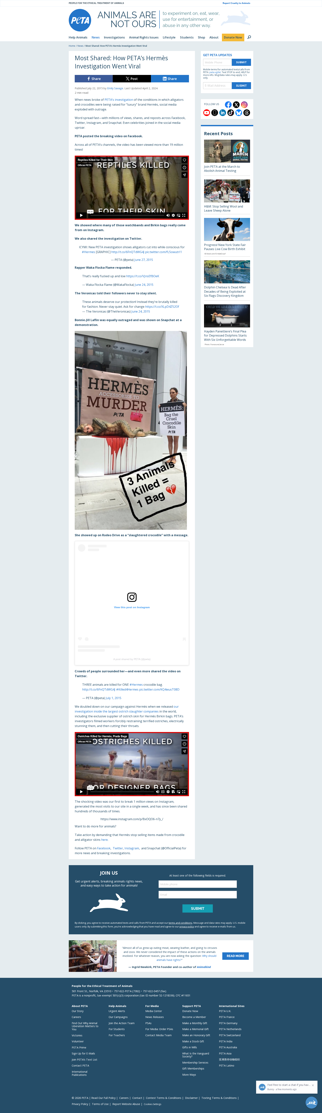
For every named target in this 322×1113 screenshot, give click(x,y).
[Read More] (161, 956)
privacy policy (186, 926)
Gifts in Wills (189, 1047)
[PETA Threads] (246, 112)
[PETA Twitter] (236, 104)
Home (72, 45)
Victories (77, 1035)
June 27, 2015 (143, 260)
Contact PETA (80, 1065)
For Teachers (117, 1035)
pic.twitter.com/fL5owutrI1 (163, 252)
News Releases (154, 1017)
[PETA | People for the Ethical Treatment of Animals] (80, 20)
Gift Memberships (193, 1068)
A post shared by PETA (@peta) (132, 659)
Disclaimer (191, 1098)
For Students (117, 1029)
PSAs (148, 1023)
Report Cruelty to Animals (236, 3)
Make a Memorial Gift (195, 1029)
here (104, 840)
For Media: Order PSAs (159, 1029)
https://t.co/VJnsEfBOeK (142, 276)
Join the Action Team (122, 1023)
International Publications (79, 1073)
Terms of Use (100, 1104)
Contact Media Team (158, 1035)
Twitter (118, 848)
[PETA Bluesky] (238, 112)
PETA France (227, 1017)
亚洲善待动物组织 (229, 1059)
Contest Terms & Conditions (163, 1098)
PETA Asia (225, 1053)
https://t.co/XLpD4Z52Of (162, 307)
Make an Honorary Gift (196, 1035)
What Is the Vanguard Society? (195, 1055)
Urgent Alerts (117, 1011)
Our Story (77, 1011)
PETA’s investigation (119, 100)
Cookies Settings (152, 1104)
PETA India (225, 1041)
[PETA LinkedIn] (222, 112)
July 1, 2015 (113, 698)
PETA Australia (228, 1047)
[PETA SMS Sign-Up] (214, 112)
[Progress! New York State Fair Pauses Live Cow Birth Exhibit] (227, 237)
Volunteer (78, 1041)
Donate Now (190, 1011)
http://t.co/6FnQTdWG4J (127, 252)
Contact (137, 1098)
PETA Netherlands (230, 1029)
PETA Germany (228, 1023)
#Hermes (88, 252)
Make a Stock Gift (193, 1041)
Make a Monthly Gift (194, 1023)
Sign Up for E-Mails (83, 1053)
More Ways (189, 1074)
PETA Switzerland (230, 1035)
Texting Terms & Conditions (219, 1098)
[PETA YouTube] (206, 112)
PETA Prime (79, 1047)
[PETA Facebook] (228, 104)
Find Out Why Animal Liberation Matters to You (85, 1026)
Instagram (131, 848)
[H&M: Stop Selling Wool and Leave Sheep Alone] (227, 196)
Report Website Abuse (126, 1104)
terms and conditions (180, 922)
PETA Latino (226, 1065)
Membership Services (195, 1062)
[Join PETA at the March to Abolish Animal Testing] (227, 158)
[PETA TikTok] (230, 112)
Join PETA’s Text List (84, 1059)
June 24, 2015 (144, 285)
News (80, 45)
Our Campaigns (118, 1017)
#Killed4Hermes (127, 689)
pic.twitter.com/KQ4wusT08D (159, 689)
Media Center (153, 1011)
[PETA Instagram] (244, 104)
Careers (76, 1017)
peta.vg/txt (215, 72)
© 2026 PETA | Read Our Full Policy (94, 1098)
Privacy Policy (80, 1104)
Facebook (104, 848)
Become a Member (194, 1017)
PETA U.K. (225, 1011)
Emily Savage (115, 88)
